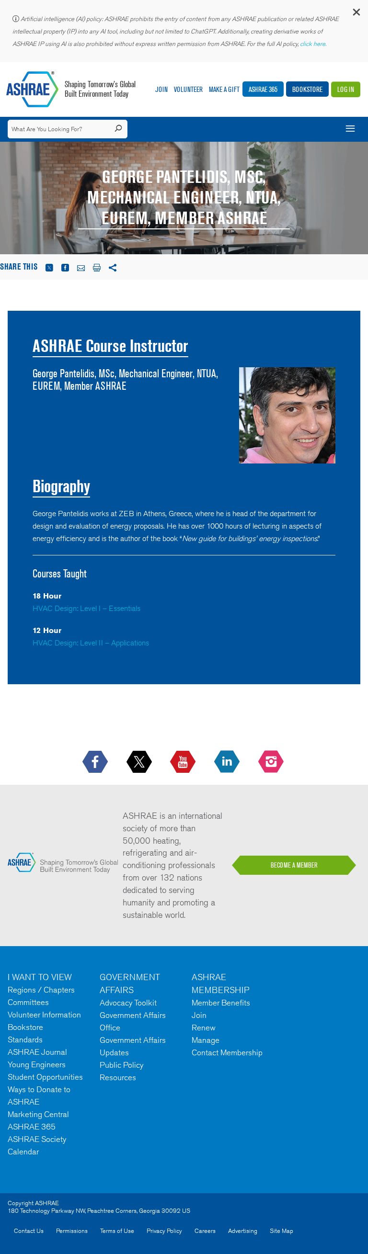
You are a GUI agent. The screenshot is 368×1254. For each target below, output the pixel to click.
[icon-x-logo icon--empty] (140, 762)
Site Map (281, 1231)
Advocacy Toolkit (128, 1002)
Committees (28, 1002)
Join (161, 89)
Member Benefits (221, 1002)
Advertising (242, 1231)
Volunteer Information (44, 1014)
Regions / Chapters (41, 989)
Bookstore (307, 89)
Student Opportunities (45, 1077)
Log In (345, 89)
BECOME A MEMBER (294, 865)
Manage (205, 1040)
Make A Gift (224, 89)
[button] (356, 14)
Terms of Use (117, 1231)
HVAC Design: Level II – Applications (91, 642)
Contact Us (29, 1231)
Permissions (72, 1231)
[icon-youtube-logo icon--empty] (183, 762)
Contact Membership (227, 1052)
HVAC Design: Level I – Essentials (86, 608)
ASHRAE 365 (263, 89)
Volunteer (188, 89)
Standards (25, 1039)
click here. (314, 44)
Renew (204, 1027)
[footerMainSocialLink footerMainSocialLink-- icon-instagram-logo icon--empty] (272, 762)
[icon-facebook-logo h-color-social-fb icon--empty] (96, 762)
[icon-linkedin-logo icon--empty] (227, 762)
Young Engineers (37, 1064)
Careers (205, 1231)
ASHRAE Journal (37, 1052)
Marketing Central (38, 1114)
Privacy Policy (164, 1231)
